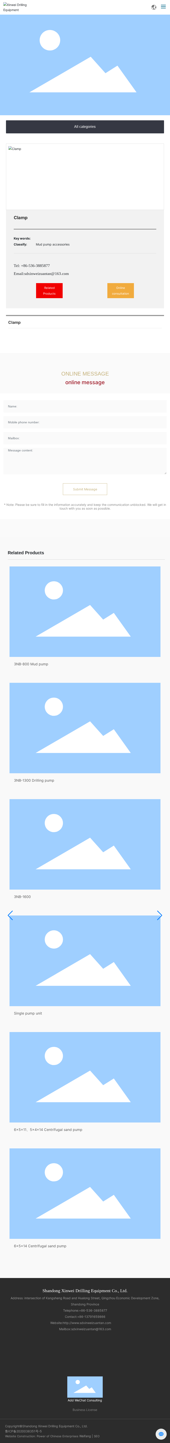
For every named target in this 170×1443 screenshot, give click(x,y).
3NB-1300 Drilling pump (34, 780)
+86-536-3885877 (93, 1310)
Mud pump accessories (53, 244)
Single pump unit (28, 1013)
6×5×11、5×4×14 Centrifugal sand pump (48, 1129)
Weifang (85, 1436)
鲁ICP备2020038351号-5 (23, 1431)
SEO (97, 1436)
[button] (10, 915)
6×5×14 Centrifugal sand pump (40, 1246)
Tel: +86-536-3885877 (32, 265)
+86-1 (81, 1316)
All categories (85, 127)
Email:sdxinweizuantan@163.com (41, 273)
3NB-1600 (22, 896)
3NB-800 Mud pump (31, 664)
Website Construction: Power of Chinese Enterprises (41, 1436)
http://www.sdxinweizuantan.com (89, 1323)
